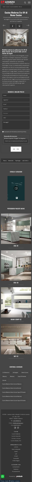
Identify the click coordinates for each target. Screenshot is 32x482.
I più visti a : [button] (25, 160)
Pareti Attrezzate (16, 449)
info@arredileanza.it (18, 423)
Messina (5, 376)
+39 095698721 (17, 421)
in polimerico (6, 372)
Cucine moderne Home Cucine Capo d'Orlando (14, 400)
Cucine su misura (16, 438)
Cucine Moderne (14, 6)
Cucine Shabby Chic (16, 440)
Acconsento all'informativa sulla (15, 131)
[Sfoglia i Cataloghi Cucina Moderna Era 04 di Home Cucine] (19, 26)
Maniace (12, 376)
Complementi (16, 467)
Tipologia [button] (17, 160)
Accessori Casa (16, 464)
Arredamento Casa (16, 444)
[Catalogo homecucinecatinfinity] (16, 188)
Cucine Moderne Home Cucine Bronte (11, 388)
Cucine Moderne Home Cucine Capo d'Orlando (14, 392)
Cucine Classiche (16, 436)
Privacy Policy (23, 131)
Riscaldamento (16, 471)
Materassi (16, 469)
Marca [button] (5, 160)
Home (4, 6)
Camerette (16, 458)
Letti (16, 454)
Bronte (4, 380)
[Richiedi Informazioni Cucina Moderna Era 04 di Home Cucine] (12, 26)
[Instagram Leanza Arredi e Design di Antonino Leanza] (17, 427)
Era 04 (20, 6)
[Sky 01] (5, 25)
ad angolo (15, 372)
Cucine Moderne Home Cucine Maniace (12, 396)
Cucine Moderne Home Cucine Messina (11, 384)
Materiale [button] (10, 160)
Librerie (16, 447)
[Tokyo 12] (26, 25)
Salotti (16, 451)
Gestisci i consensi (14, 481)
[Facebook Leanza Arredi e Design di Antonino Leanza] (14, 427)
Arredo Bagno (15, 460)
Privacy (2, 481)
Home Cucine (25, 372)
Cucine (7, 6)
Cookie (6, 481)
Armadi (16, 456)
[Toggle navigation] (29, 3)
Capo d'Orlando (22, 376)
